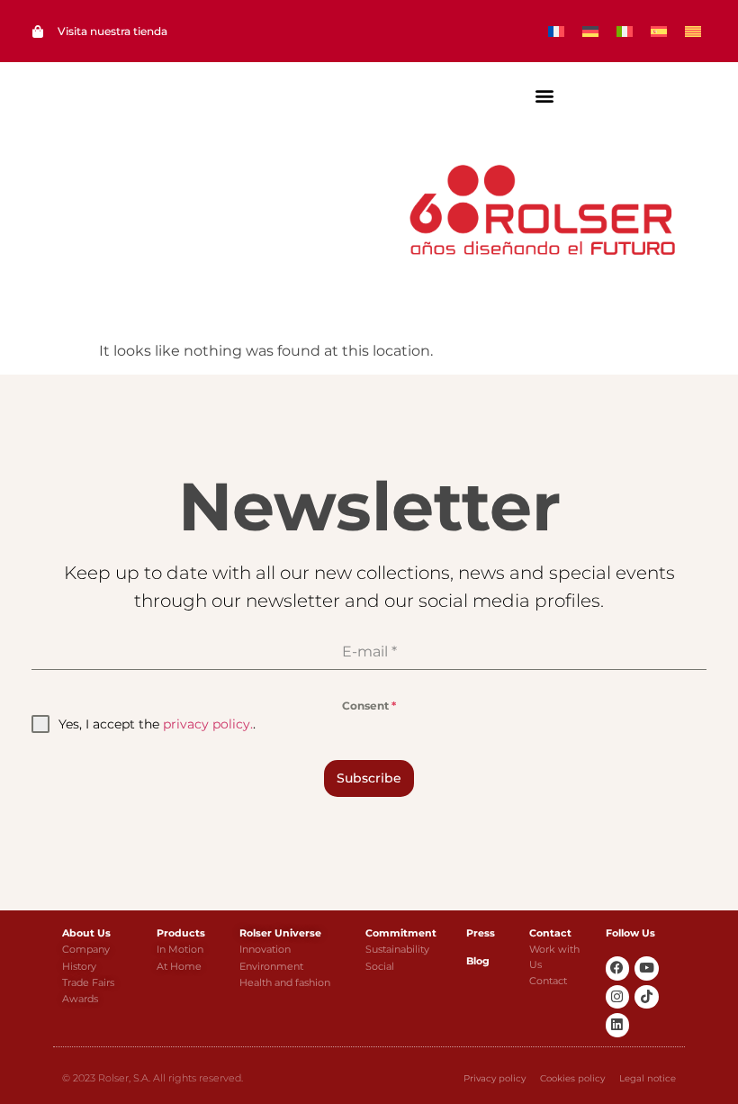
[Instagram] (618, 997)
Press (480, 933)
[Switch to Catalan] (693, 31)
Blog (478, 961)
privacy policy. (208, 724)
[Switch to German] (590, 31)
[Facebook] (618, 968)
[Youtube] (646, 968)
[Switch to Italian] (625, 31)
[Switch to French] (556, 31)
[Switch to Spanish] (659, 31)
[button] (545, 95)
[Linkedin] (618, 1025)
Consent (369, 705)
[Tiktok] (646, 997)
